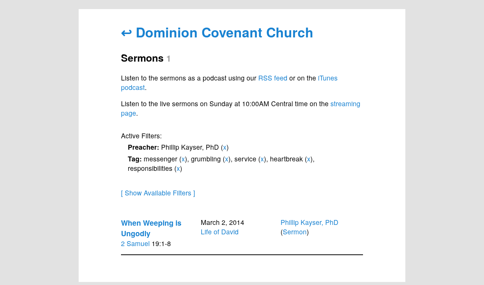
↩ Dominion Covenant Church (217, 32)
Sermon (295, 231)
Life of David (220, 231)
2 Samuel (135, 243)
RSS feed (272, 77)
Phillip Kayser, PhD (309, 222)
